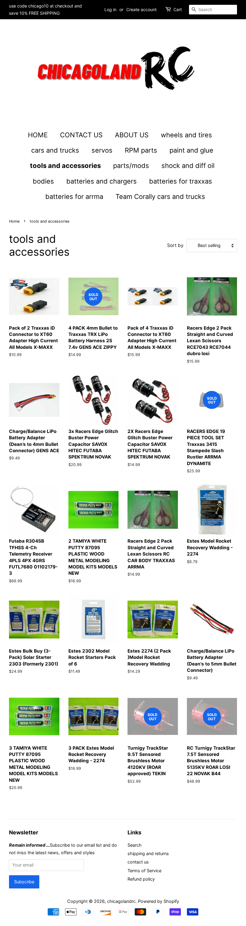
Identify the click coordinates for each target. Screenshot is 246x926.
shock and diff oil (187, 165)
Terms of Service (144, 870)
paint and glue (191, 150)
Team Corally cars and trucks (160, 196)
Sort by (175, 245)
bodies (43, 181)
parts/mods (131, 165)
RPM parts (141, 150)
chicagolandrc (121, 901)
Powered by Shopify (158, 901)
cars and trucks (55, 150)
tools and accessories (65, 165)
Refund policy (141, 879)
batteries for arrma (74, 196)
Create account (141, 9)
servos (102, 150)
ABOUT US (131, 135)
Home (14, 221)
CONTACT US (81, 135)
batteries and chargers (101, 181)
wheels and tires (186, 135)
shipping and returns (148, 853)
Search (135, 845)
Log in (110, 9)
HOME (38, 135)
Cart (177, 9)
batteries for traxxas (180, 181)
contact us (138, 861)
